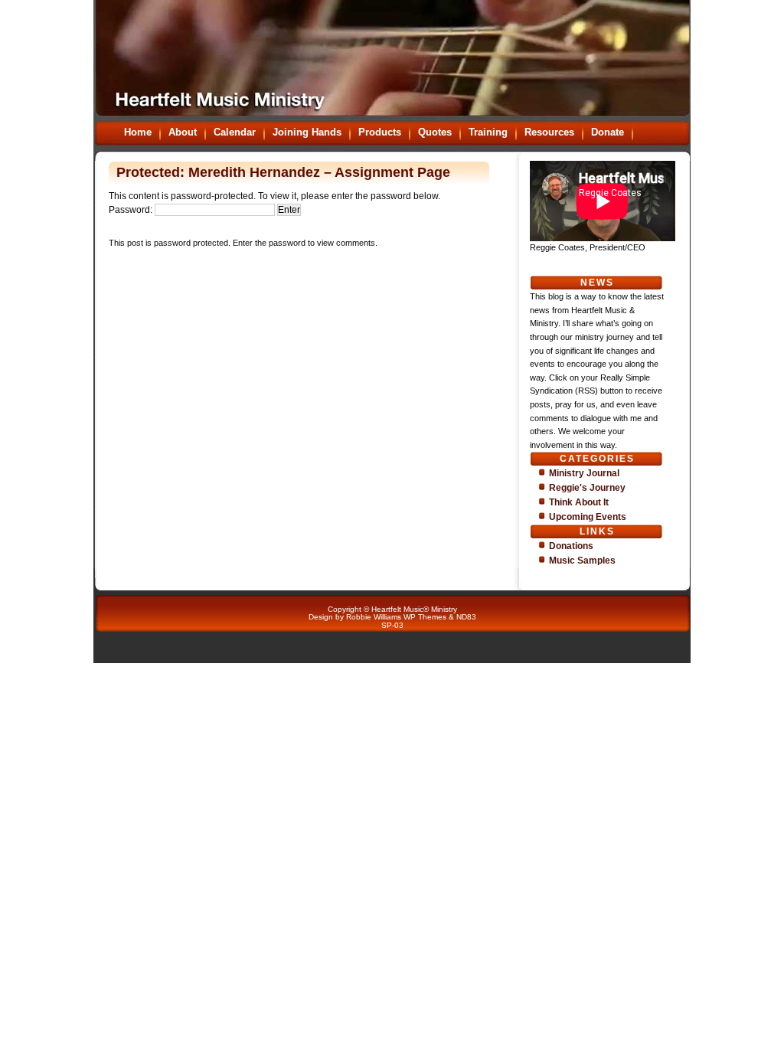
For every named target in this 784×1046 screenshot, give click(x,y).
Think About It (579, 502)
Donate (607, 132)
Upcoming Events (587, 517)
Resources (549, 132)
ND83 (466, 617)
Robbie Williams (373, 617)
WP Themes (424, 617)
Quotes (435, 132)
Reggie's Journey (587, 487)
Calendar (235, 132)
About (182, 132)
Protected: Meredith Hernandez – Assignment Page (283, 172)
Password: (132, 209)
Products (379, 132)
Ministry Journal (584, 473)
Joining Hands (307, 132)
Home (138, 132)
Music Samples (582, 560)
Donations (571, 546)
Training (488, 132)
